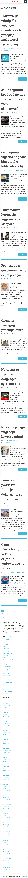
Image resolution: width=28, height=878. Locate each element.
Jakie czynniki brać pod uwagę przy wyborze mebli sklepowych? (13, 99)
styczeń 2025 (6, 743)
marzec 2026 (6, 712)
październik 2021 (7, 831)
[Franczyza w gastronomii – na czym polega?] (5, 287)
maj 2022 (5, 815)
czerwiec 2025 (6, 732)
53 (10, 611)
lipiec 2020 (5, 865)
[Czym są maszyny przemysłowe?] (5, 342)
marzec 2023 (6, 793)
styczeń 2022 (6, 824)
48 (16, 609)
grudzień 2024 (6, 746)
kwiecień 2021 (6, 844)
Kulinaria (11, 279)
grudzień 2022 (6, 800)
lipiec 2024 (5, 757)
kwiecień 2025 (6, 737)
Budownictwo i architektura (15, 48)
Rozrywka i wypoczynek (8, 680)
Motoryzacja (11, 170)
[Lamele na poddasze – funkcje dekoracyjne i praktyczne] (5, 513)
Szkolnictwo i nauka (7, 691)
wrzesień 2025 (6, 725)
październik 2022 (7, 804)
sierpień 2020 (6, 862)
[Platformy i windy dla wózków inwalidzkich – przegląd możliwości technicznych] (5, 58)
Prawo (4, 678)
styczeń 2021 (6, 851)
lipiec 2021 (5, 838)
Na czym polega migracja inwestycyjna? (13, 432)
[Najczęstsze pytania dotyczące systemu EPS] (5, 396)
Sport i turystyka (7, 689)
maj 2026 (5, 707)
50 (24, 609)
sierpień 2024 (6, 755)
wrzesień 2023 (6, 779)
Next (3, 613)
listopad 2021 (6, 829)
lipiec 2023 (5, 784)
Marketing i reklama (7, 669)
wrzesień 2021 (6, 833)
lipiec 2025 (5, 730)
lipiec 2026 (5, 703)
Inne (10, 112)
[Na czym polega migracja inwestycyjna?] (5, 450)
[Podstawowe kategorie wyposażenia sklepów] (5, 236)
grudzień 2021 (6, 826)
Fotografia (5, 655)
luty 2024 (5, 768)
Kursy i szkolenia (7, 666)
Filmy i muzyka (6, 651)
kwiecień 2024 (6, 764)
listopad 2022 (6, 802)
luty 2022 (5, 822)
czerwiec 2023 (6, 786)
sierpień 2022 (6, 809)
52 (6, 611)
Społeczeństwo (6, 686)
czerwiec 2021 (6, 840)
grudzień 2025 (6, 719)
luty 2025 (5, 741)
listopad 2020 (6, 856)
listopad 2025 (6, 721)
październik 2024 (7, 750)
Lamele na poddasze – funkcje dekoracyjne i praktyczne (11, 489)
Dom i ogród (6, 644)
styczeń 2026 (6, 716)
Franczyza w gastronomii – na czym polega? (14, 270)
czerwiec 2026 (6, 705)
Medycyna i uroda (7, 671)
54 (14, 611)
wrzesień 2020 (6, 860)
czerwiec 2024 (6, 759)
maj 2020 (5, 869)
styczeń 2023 (6, 797)
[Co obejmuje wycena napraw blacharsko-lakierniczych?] (5, 178)
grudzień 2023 (6, 773)
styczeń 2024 (6, 770)
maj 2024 (5, 761)
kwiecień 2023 (6, 791)
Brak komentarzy (6, 50)
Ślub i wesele (6, 684)
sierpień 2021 (6, 835)
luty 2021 (5, 849)
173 (21, 611)
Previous (5, 609)
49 (20, 609)
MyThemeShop (23, 876)
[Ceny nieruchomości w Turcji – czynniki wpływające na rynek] (5, 580)
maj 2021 (5, 842)
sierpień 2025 (6, 728)
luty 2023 (5, 795)
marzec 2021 (6, 847)
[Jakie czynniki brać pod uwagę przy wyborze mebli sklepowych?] (5, 120)
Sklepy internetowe (7, 682)
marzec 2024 (6, 766)
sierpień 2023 (6, 782)
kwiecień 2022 (6, 817)
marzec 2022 (6, 820)
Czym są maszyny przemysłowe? (12, 325)
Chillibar (3, 876)
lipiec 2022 (5, 811)
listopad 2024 (6, 748)
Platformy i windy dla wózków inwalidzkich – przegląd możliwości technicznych (12, 30)
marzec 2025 (6, 739)
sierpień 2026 (6, 701)
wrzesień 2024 (6, 752)
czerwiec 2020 (6, 867)
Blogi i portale (6, 639)
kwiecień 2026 (6, 710)
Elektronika (5, 646)
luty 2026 (5, 714)
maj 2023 (5, 788)
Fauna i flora (6, 648)
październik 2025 (7, 723)
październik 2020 (7, 858)
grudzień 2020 (6, 853)
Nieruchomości (12, 572)
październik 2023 (7, 777)
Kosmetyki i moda (7, 662)
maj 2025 (5, 734)
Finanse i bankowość (13, 440)
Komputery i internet (8, 660)
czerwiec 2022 (6, 813)
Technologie (6, 693)
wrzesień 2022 (6, 806)
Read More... (22, 79)
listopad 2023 (6, 775)
